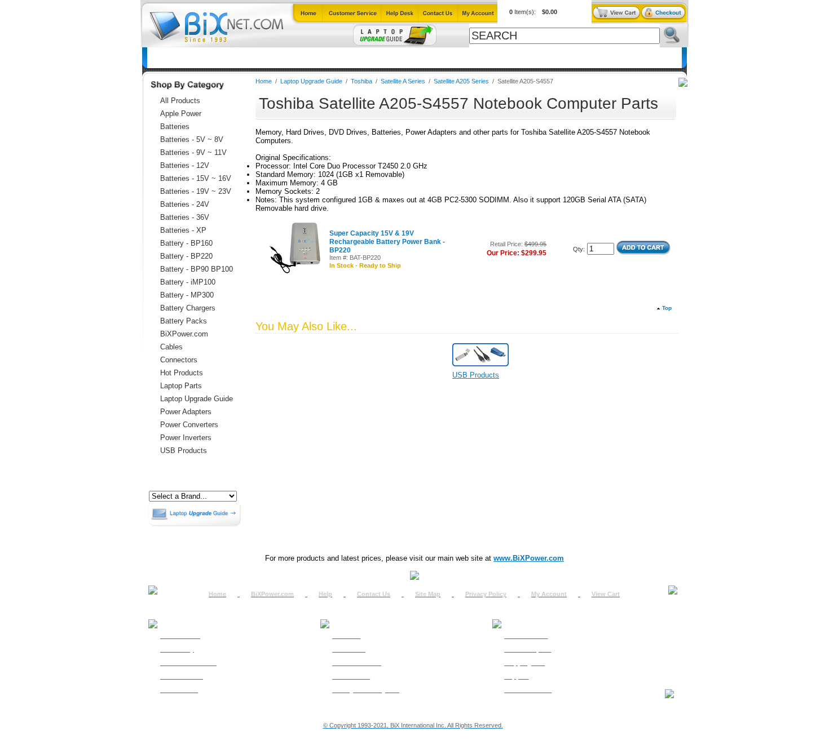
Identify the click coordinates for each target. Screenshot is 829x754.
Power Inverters (185, 437)
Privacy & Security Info (365, 689)
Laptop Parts (181, 386)
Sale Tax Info (179, 689)
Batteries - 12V (184, 165)
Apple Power (180, 113)
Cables (295, 58)
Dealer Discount (528, 689)
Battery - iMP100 (187, 282)
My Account (549, 594)
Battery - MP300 (187, 295)
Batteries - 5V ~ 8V (191, 139)
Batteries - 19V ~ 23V (195, 191)
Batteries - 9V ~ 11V (193, 152)
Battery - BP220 (186, 256)
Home (164, 58)
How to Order (180, 635)
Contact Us (373, 594)
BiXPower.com (562, 58)
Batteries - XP (183, 230)
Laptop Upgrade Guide (359, 58)
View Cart (606, 594)
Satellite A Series (403, 81)
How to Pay (177, 649)
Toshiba (362, 81)
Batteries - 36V (184, 217)
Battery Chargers (187, 308)
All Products (502, 58)
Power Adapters (440, 58)
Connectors (251, 58)
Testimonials (351, 676)
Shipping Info (524, 662)
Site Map (427, 594)
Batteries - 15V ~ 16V (195, 178)
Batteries (202, 58)
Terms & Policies (356, 662)
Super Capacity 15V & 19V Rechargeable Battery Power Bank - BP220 (387, 241)
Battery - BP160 (186, 243)
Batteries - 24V (184, 204)
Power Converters (189, 424)
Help (325, 594)
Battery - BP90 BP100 (196, 269)
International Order (188, 662)
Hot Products (181, 373)
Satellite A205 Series (461, 81)
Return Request (527, 649)
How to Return (526, 635)
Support (516, 676)
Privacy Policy (485, 594)
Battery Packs (183, 321)
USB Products (183, 450)
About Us (346, 635)
